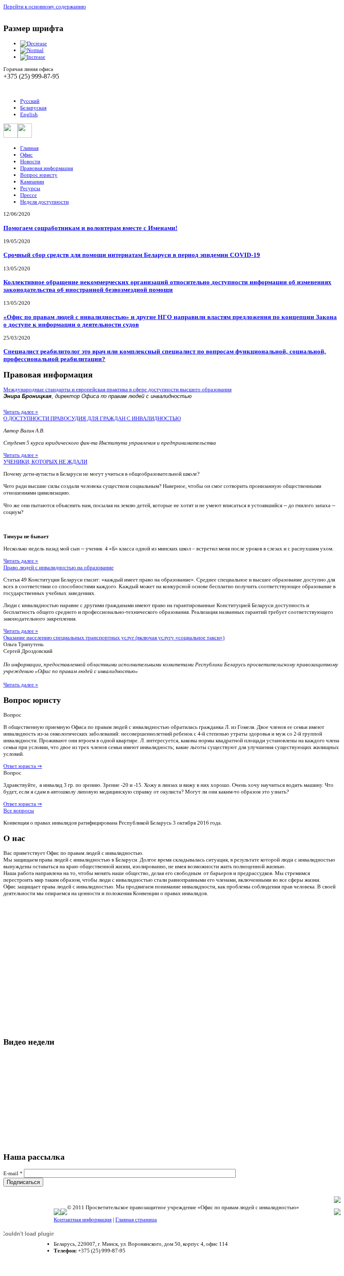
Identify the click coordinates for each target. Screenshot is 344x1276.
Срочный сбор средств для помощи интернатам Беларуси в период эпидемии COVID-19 (131, 254)
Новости (30, 161)
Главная (29, 148)
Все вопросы (18, 810)
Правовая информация (46, 168)
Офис (26, 155)
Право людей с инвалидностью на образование (58, 567)
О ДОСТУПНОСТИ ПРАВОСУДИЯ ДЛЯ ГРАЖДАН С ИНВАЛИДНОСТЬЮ (92, 418)
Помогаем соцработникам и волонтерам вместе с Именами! (90, 227)
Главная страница (136, 1219)
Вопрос (12, 715)
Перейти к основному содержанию (44, 6)
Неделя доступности (44, 202)
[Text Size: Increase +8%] (32, 57)
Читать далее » (20, 412)
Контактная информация (83, 1219)
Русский (29, 101)
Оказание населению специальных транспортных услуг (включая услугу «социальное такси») (113, 637)
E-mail (13, 1173)
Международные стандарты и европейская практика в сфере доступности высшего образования (117, 389)
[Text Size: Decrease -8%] (33, 43)
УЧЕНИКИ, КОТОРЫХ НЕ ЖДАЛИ (45, 462)
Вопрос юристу (38, 175)
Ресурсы (30, 188)
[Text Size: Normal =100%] (32, 50)
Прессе (28, 195)
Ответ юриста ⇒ (22, 766)
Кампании (32, 181)
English (29, 114)
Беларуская (33, 108)
